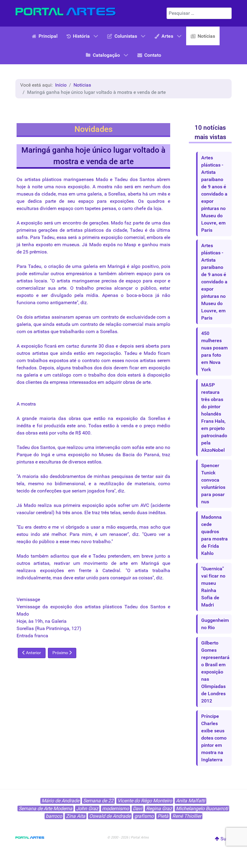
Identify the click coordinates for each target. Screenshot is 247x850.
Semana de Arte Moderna (45, 808)
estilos (94, 462)
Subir (225, 839)
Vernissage (28, 599)
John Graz (87, 808)
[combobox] (199, 13)
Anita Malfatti (190, 801)
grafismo (144, 816)
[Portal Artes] (65, 12)
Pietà (163, 816)
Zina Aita (75, 816)
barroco (54, 816)
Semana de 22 (98, 801)
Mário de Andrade (60, 801)
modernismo (115, 808)
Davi (137, 808)
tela (20, 483)
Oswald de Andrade (109, 816)
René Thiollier (186, 816)
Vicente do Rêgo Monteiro (144, 801)
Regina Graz (159, 808)
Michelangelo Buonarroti (202, 808)
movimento (95, 563)
